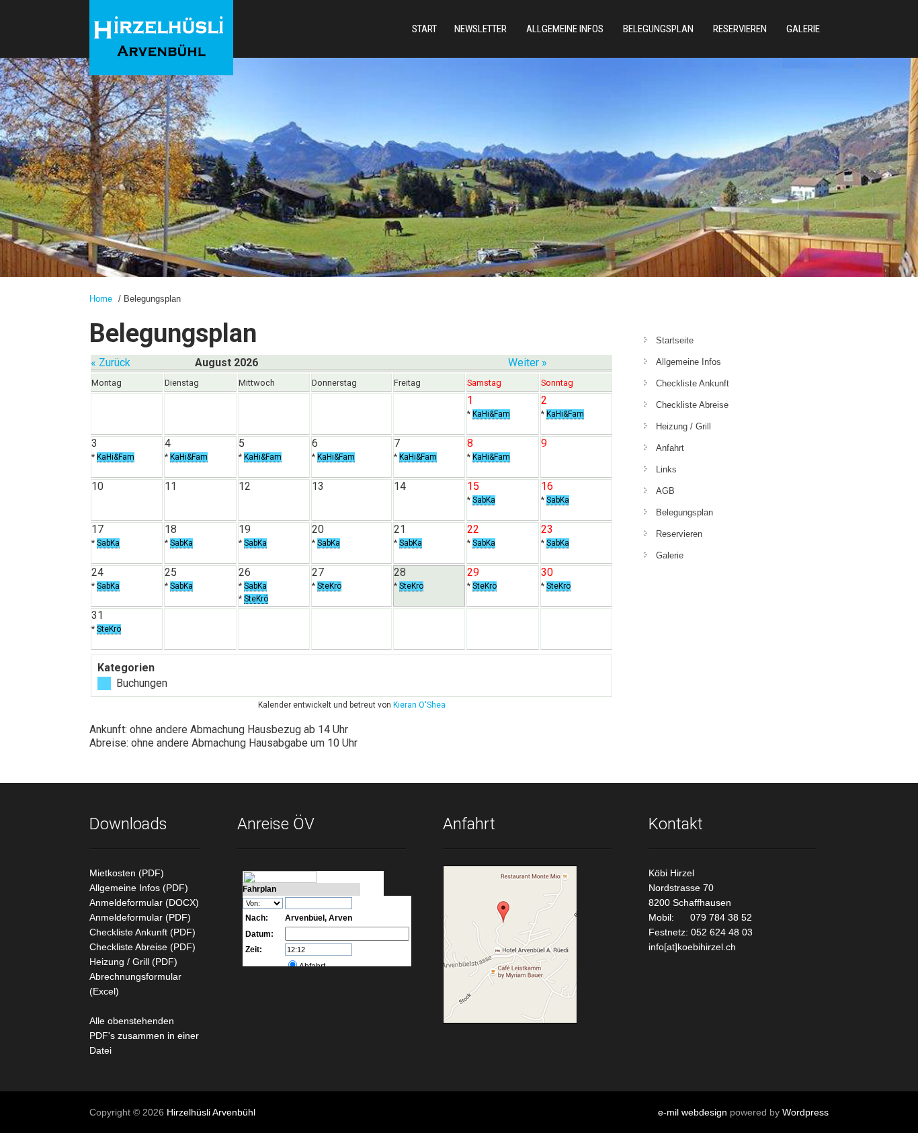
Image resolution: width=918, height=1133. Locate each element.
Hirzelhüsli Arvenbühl (211, 1112)
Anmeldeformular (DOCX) (144, 902)
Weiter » (527, 362)
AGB (665, 491)
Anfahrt (670, 448)
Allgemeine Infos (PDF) (138, 887)
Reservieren (740, 29)
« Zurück (110, 362)
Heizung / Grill (683, 426)
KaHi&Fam (491, 414)
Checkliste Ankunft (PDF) (142, 932)
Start (424, 29)
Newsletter (480, 29)
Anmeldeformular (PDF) (140, 917)
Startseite (675, 340)
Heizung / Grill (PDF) (133, 961)
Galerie (803, 29)
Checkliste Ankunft (692, 383)
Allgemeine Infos (564, 29)
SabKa (483, 500)
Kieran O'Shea (419, 705)
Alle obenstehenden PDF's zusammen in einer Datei (144, 1035)
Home (100, 299)
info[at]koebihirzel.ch (692, 946)
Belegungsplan (658, 29)
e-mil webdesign (692, 1112)
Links (666, 469)
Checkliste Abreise (692, 405)
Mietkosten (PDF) (126, 873)
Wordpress (805, 1112)
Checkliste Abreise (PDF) (142, 946)
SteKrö (256, 598)
